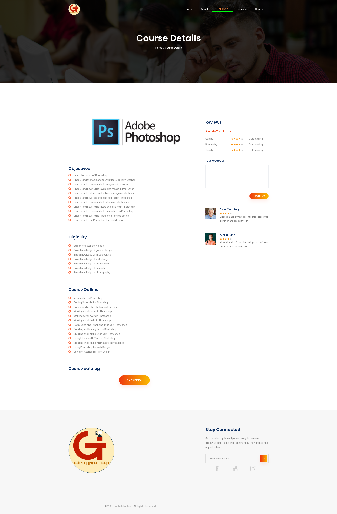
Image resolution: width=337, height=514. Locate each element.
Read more (259, 195)
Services (242, 9)
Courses (222, 9)
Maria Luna (227, 235)
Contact (259, 9)
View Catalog (134, 380)
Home (189, 9)
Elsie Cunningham (232, 209)
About (204, 9)
